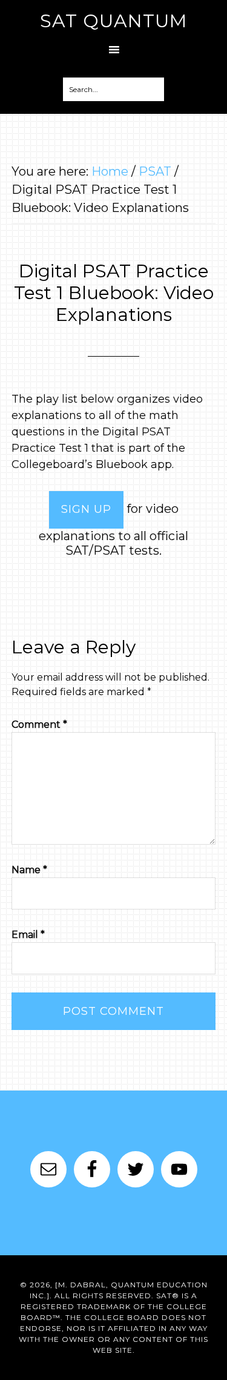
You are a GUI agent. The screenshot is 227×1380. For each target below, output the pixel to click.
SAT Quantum (113, 21)
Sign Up (86, 509)
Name (29, 870)
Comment (39, 724)
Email (28, 934)
